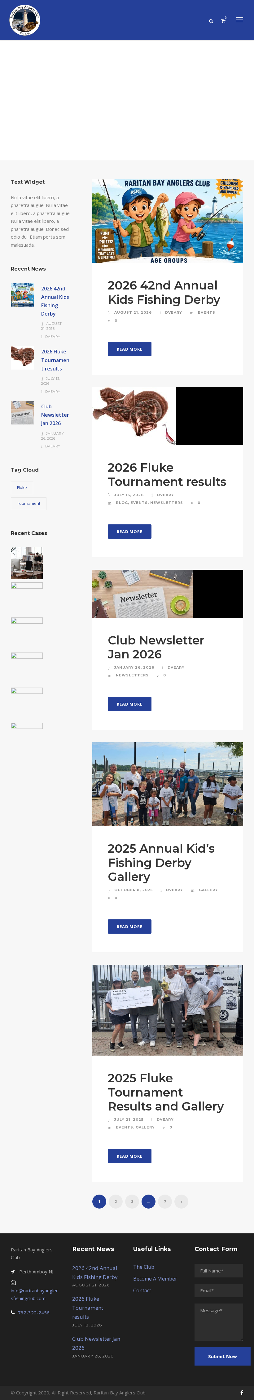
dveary (173, 312)
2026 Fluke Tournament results (167, 474)
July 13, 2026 (129, 495)
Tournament (28, 503)
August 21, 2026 (133, 312)
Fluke (22, 487)
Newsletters (166, 502)
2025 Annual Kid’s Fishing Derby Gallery (161, 862)
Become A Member (155, 1278)
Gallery (208, 890)
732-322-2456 (34, 1312)
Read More (129, 349)
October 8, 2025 (133, 890)
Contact (142, 1290)
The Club (143, 1266)
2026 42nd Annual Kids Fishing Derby (164, 292)
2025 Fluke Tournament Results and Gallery (166, 1092)
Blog (122, 502)
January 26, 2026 (134, 667)
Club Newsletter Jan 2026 (156, 647)
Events (206, 312)
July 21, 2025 (128, 1119)
